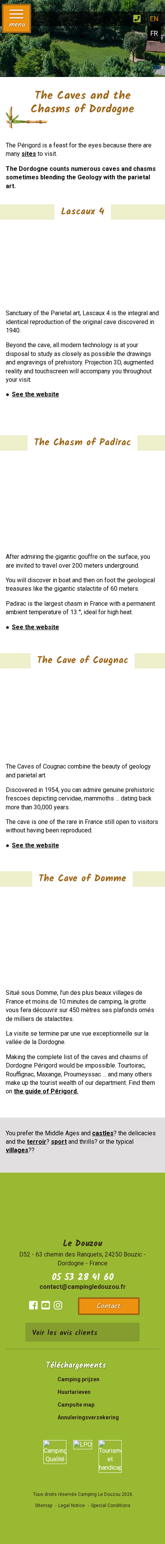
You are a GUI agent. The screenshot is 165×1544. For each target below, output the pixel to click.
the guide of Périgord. (46, 1091)
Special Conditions (110, 1505)
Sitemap (43, 1505)
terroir (36, 1141)
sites (28, 153)
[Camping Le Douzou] (70, 18)
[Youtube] (45, 1305)
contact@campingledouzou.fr (83, 1286)
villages (17, 1150)
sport (59, 1141)
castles (103, 1133)
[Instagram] (58, 1305)
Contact (108, 1306)
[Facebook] (33, 1305)
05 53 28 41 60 (83, 1277)
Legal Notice (71, 1505)
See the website (35, 394)
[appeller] (137, 19)
